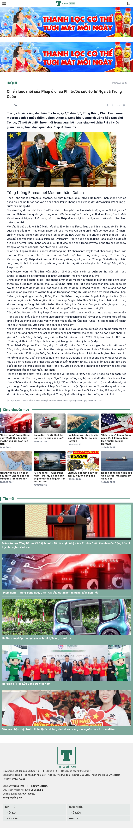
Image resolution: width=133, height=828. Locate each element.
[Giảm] (9, 105)
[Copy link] (118, 105)
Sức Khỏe (76, 807)
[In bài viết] (124, 105)
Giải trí (74, 818)
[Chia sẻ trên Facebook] (107, 105)
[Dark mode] (128, 3)
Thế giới (75, 812)
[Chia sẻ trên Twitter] (113, 105)
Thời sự (10, 812)
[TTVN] (66, 757)
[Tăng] (21, 105)
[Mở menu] (4, 3)
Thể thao (11, 818)
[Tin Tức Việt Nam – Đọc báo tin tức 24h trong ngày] (65, 3)
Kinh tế (10, 807)
